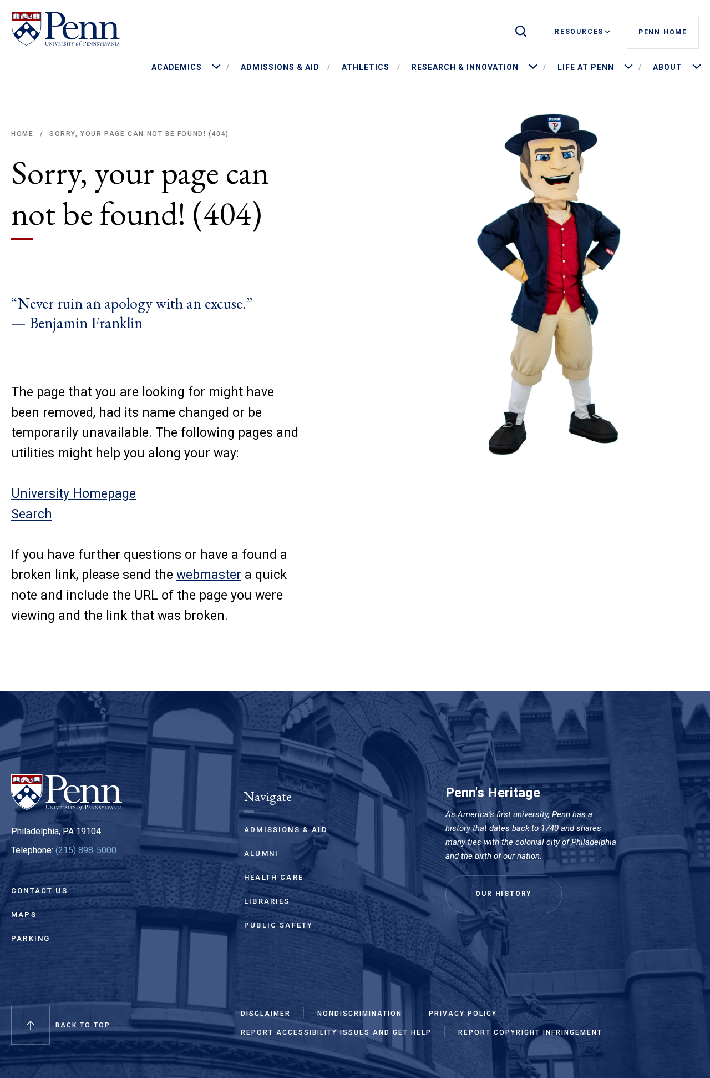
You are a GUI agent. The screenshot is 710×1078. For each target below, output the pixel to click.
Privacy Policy (463, 1013)
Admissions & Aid (286, 829)
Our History (503, 894)
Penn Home (662, 32)
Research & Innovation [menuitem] (465, 67)
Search (31, 514)
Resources (579, 32)
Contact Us (39, 890)
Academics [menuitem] (176, 67)
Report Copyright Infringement (530, 1032)
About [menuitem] (667, 67)
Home (22, 134)
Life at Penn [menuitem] (585, 67)
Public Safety (278, 925)
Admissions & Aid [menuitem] (280, 67)
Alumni (261, 853)
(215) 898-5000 (85, 850)
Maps (24, 914)
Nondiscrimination (359, 1013)
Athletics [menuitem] (365, 67)
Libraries (267, 901)
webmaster (208, 574)
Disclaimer (266, 1013)
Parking (30, 938)
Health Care (273, 877)
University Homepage (73, 493)
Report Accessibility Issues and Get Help (336, 1032)
